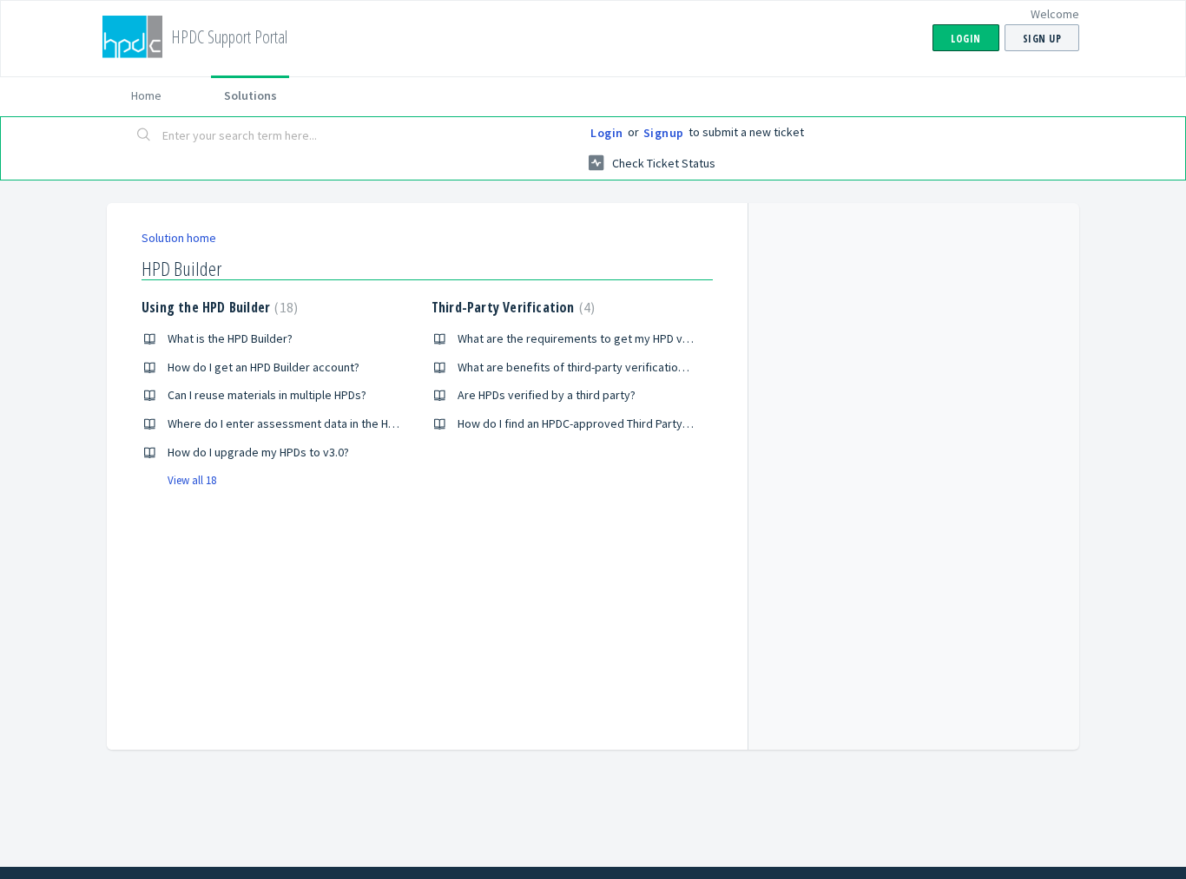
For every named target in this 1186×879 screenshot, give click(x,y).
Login (606, 133)
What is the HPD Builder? (230, 338)
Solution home (179, 238)
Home (146, 95)
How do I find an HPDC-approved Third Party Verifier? (593, 423)
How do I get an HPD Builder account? (263, 367)
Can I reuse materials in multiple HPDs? (267, 395)
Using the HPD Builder (217, 307)
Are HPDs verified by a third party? (547, 395)
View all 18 (192, 480)
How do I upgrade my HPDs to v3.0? (258, 452)
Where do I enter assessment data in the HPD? (287, 423)
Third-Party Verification (511, 307)
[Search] (144, 136)
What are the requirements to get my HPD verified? (590, 338)
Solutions (250, 95)
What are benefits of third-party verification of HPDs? (595, 367)
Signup (663, 133)
